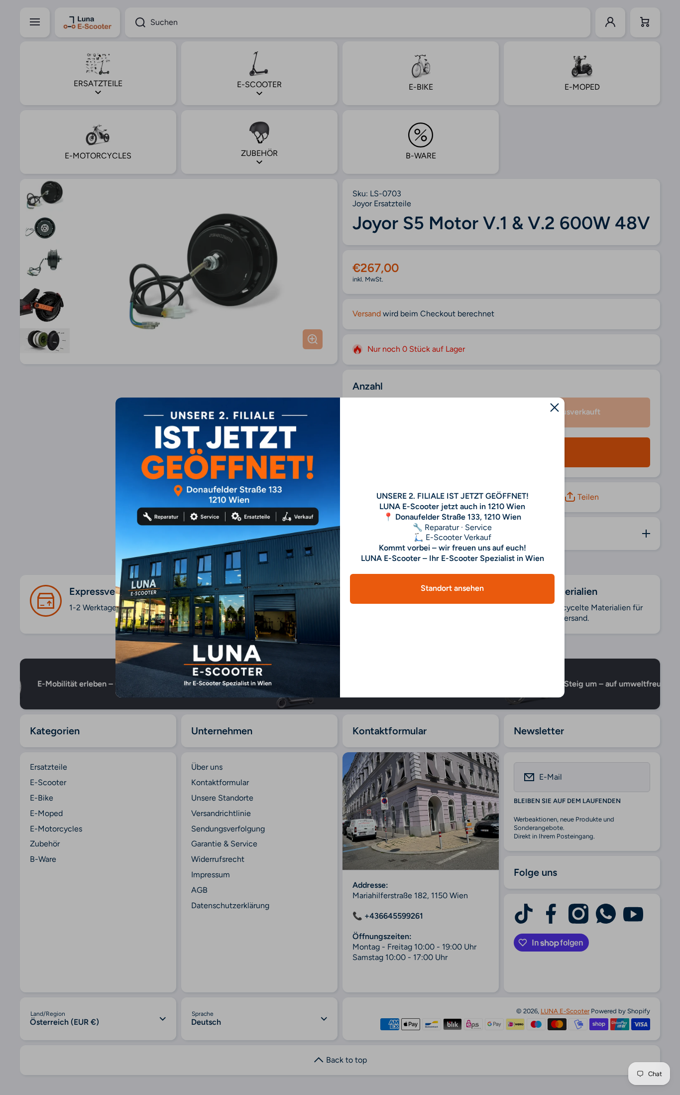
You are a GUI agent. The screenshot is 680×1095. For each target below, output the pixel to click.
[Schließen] (555, 407)
